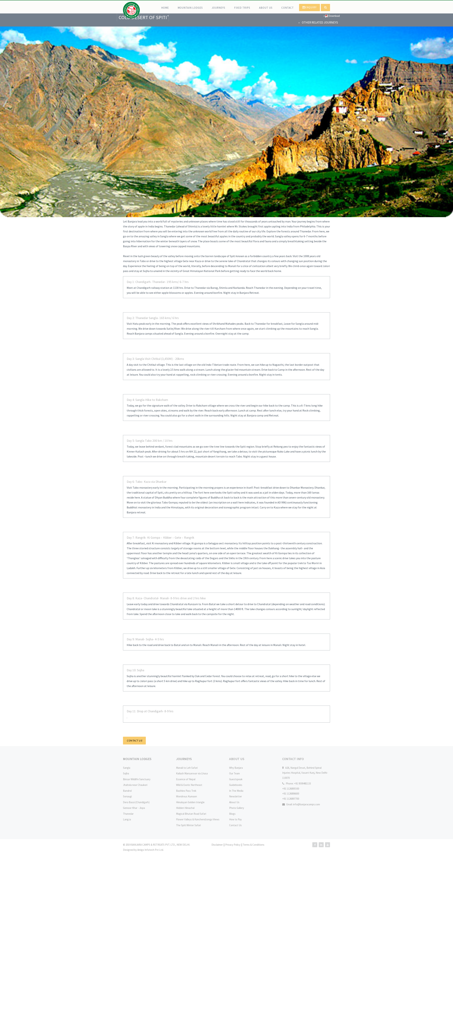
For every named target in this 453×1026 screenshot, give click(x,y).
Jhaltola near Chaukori (135, 785)
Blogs (232, 813)
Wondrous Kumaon (186, 796)
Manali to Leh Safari (187, 767)
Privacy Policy (233, 844)
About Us (266, 7)
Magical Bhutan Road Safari (191, 813)
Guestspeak (235, 779)
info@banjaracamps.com (306, 804)
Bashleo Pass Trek (186, 790)
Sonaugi (127, 796)
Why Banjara (236, 767)
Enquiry (311, 7)
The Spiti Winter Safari (188, 825)
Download (334, 16)
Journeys (218, 7)
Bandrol (127, 790)
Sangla (126, 767)
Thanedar (128, 813)
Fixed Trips (242, 7)
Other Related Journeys (320, 22)
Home (165, 7)
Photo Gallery (236, 808)
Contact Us (235, 825)
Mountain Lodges (190, 7)
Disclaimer (217, 844)
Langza (127, 819)
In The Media (236, 790)
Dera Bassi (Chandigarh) (136, 802)
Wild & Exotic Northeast (189, 785)
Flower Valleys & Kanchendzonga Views (197, 819)
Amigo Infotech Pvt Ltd (150, 849)
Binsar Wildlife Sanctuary (136, 779)
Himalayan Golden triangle (190, 802)
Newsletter (235, 796)
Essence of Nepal (185, 779)
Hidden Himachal (185, 808)
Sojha (126, 773)
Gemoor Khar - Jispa (134, 808)
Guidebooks (235, 785)
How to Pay (235, 819)
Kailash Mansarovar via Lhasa (192, 773)
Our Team (234, 773)
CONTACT (287, 7)
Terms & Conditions (253, 844)
